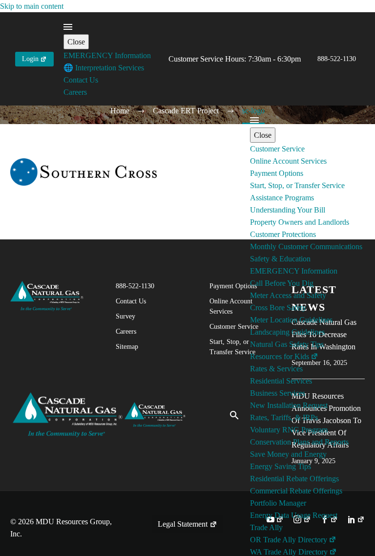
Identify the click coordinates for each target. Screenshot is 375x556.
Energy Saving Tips (280, 466)
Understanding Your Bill (287, 210)
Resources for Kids (279, 356)
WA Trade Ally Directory (289, 552)
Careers (75, 92)
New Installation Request (289, 405)
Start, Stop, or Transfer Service (297, 185)
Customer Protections (283, 234)
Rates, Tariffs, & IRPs (284, 417)
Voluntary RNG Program (289, 430)
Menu (67, 27)
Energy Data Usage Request (293, 515)
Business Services (277, 393)
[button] (234, 415)
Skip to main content (31, 6)
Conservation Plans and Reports (299, 442)
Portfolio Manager (278, 503)
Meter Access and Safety (288, 295)
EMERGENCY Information (107, 55)
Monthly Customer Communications (306, 246)
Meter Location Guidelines (291, 320)
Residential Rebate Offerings (294, 478)
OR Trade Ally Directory (288, 539)
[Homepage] (99, 414)
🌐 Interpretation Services (103, 68)
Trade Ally (266, 527)
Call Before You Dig (281, 283)
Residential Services (281, 381)
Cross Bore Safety (278, 307)
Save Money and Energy (288, 454)
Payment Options (276, 173)
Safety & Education (280, 259)
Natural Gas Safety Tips (287, 344)
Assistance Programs (282, 197)
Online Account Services (288, 161)
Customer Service (277, 149)
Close (76, 42)
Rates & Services (276, 368)
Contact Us (80, 80)
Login (30, 59)
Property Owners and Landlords (299, 222)
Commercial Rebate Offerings (296, 491)
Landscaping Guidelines (287, 332)
